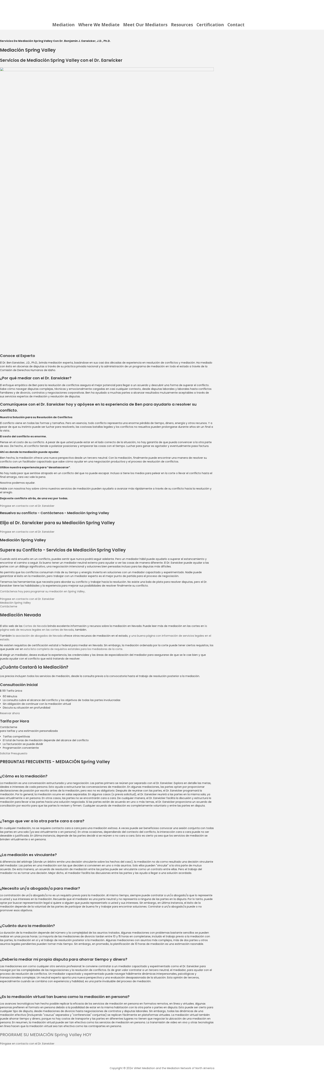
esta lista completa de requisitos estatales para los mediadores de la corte (73, 649)
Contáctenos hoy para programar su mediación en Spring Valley (42, 591)
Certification (210, 25)
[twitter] (155, 1056)
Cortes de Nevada (35, 626)
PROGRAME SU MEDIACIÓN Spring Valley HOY (45, 1035)
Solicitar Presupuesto (13, 753)
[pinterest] (168, 1056)
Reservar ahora (10, 713)
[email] (175, 1056)
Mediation (63, 25)
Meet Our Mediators (145, 25)
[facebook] (148, 1056)
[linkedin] (162, 1056)
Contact (235, 25)
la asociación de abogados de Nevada (38, 636)
